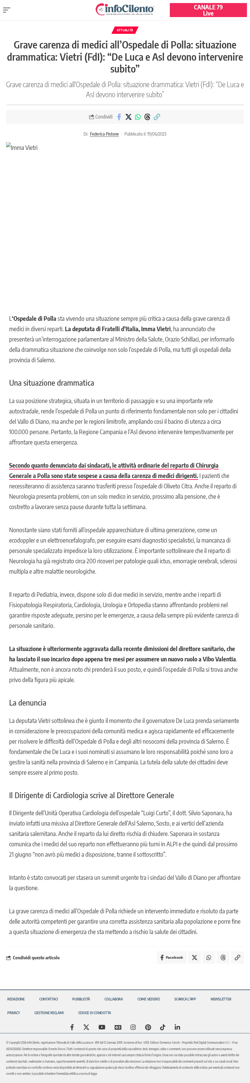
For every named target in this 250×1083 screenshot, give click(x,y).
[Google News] (118, 1027)
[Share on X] (128, 117)
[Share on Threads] (147, 117)
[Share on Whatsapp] (138, 117)
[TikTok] (163, 1027)
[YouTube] (102, 1027)
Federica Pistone (104, 133)
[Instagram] (133, 1027)
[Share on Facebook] (119, 117)
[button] (8, 10)
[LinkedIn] (177, 1027)
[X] (86, 1027)
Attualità (125, 30)
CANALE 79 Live (208, 10)
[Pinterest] (148, 1027)
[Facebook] (72, 1027)
